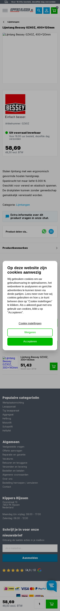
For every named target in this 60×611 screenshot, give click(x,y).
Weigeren (30, 332)
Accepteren (30, 341)
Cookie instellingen (30, 323)
